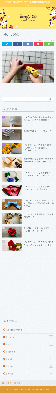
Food (28, 358)
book (28, 344)
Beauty (28, 337)
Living (29, 373)
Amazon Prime (28, 329)
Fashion (28, 351)
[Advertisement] (28, 285)
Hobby (29, 366)
